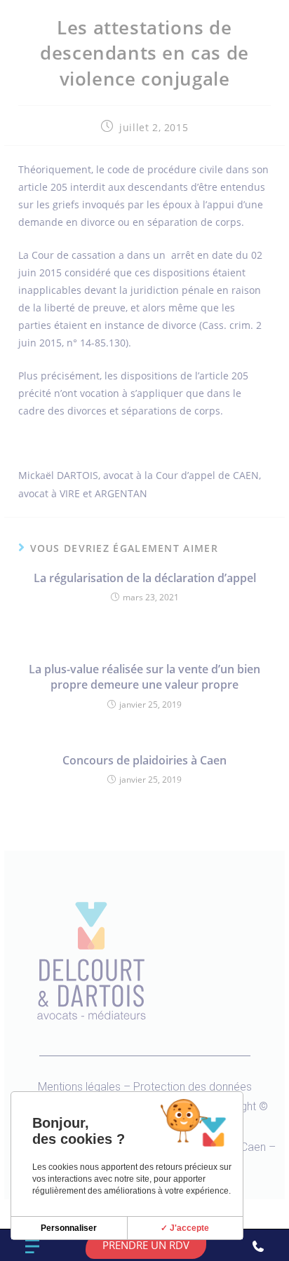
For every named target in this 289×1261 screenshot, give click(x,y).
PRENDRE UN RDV (145, 1245)
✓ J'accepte (185, 1228)
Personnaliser (69, 1228)
